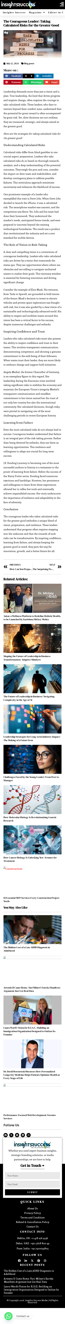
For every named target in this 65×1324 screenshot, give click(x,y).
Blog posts (29, 63)
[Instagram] (28, 1135)
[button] (62, 4)
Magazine (35, 12)
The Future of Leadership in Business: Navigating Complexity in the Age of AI (29, 698)
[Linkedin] (23, 1135)
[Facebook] (5, 1135)
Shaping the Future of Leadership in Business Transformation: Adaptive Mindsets (26, 657)
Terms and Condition (32, 1217)
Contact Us (32, 1226)
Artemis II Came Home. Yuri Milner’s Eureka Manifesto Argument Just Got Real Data (31, 989)
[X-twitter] (11, 1135)
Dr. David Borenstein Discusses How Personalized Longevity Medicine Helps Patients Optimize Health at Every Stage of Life (31, 1075)
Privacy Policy (32, 1212)
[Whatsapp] (8, 1316)
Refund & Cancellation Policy (32, 1222)
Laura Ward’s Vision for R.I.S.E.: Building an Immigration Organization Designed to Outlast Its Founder (29, 1031)
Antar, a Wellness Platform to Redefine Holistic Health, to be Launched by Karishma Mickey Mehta (32, 617)
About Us (32, 1208)
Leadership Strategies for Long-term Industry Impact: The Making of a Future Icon (31, 738)
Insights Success (14, 12)
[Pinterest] (17, 1135)
